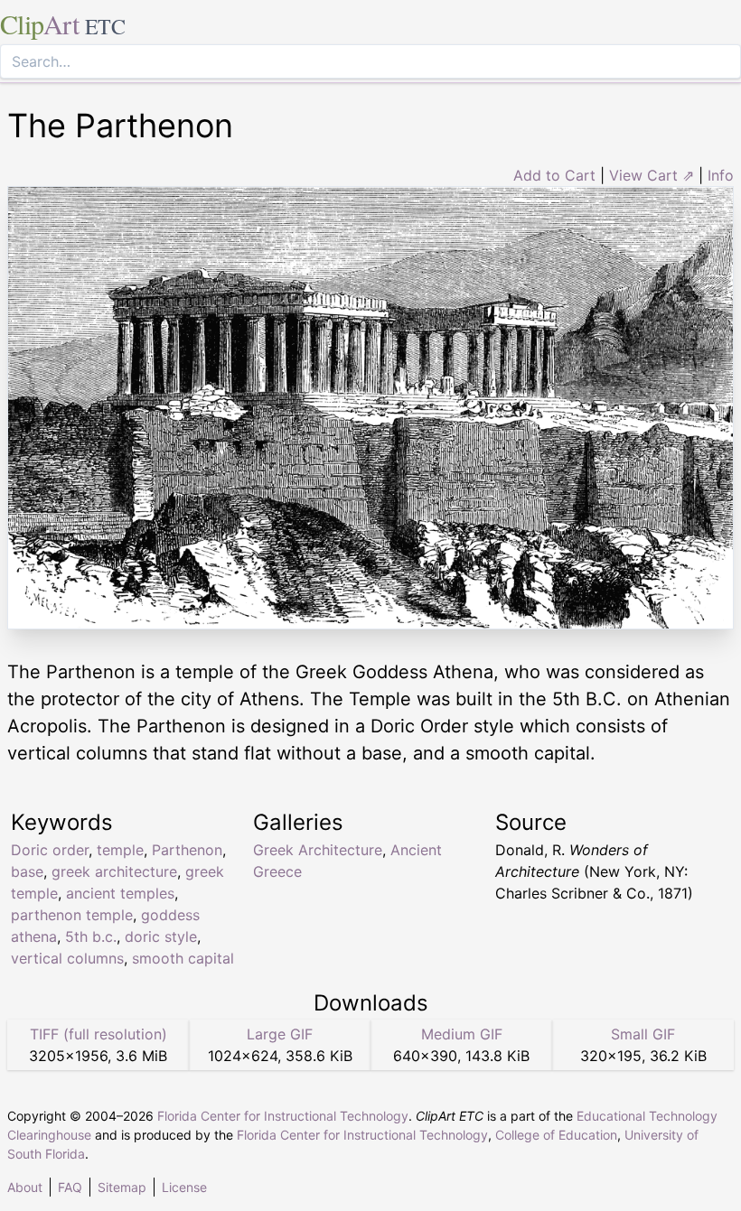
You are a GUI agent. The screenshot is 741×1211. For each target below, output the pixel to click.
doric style (161, 936)
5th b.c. (91, 936)
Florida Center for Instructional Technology (282, 1115)
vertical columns (67, 958)
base (27, 871)
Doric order (50, 850)
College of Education (556, 1134)
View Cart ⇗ (651, 175)
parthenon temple (72, 915)
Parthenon (187, 850)
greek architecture (114, 871)
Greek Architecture (317, 850)
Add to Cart (554, 175)
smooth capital (183, 958)
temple (120, 850)
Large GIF (280, 1034)
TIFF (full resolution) (98, 1034)
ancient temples (120, 893)
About (24, 1187)
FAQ (70, 1187)
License (184, 1187)
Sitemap (122, 1187)
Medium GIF (461, 1034)
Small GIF (643, 1034)
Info (721, 175)
